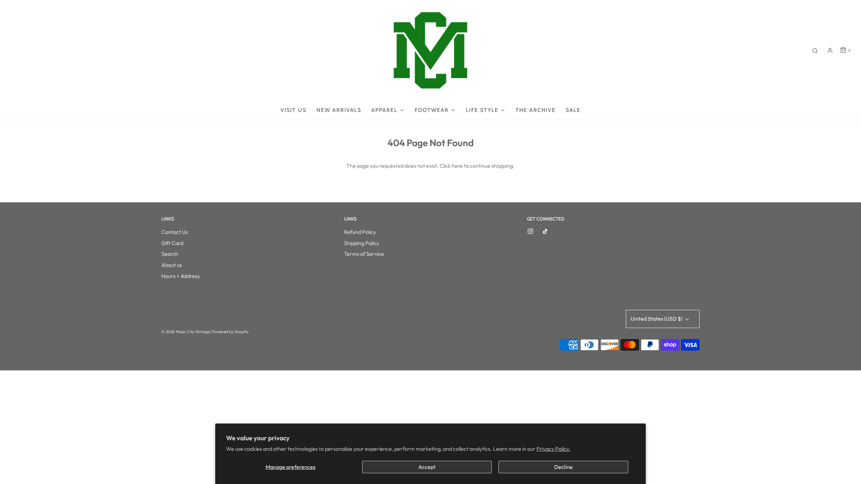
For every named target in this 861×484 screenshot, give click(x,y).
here (457, 165)
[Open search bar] (815, 50)
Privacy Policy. (553, 448)
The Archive (536, 110)
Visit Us (293, 110)
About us (171, 264)
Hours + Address (180, 276)
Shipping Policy (361, 243)
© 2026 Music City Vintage (185, 331)
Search (169, 253)
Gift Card (172, 243)
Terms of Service (364, 253)
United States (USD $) (657, 318)
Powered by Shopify (230, 331)
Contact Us (174, 232)
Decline (563, 466)
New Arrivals (338, 110)
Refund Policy (360, 232)
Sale (573, 110)
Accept (427, 466)
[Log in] (830, 50)
